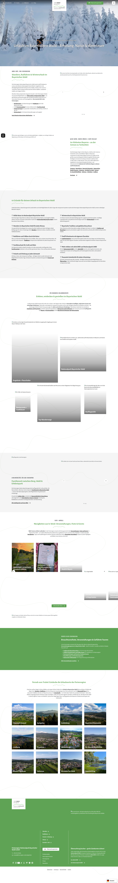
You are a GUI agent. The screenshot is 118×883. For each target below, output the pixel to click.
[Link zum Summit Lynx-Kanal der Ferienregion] (32, 863)
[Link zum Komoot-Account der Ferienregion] (29, 863)
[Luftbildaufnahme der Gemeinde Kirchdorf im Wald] (71, 762)
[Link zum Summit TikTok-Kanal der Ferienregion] (21, 863)
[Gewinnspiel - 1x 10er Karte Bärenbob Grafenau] (23, 557)
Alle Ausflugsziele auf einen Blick (20, 503)
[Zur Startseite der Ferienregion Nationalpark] (59, 5)
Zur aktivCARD (74, 860)
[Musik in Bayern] (71, 557)
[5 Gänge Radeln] (95, 585)
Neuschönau (79, 168)
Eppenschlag (97, 168)
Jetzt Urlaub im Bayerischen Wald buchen (22, 115)
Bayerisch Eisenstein (88, 168)
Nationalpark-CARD (69, 249)
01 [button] (82, 114)
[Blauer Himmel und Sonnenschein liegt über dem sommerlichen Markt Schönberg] (71, 714)
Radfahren (27, 240)
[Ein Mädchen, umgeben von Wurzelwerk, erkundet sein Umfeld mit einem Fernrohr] (35, 352)
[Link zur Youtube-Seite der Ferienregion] (18, 863)
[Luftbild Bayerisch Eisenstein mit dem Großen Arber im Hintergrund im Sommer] (95, 714)
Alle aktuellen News (58, 605)
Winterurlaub (90, 219)
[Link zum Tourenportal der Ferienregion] (27, 863)
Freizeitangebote (49, 310)
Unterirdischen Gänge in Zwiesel (30, 498)
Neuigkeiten (31, 534)
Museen (43, 310)
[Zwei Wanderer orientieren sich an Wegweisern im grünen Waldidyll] (59, 403)
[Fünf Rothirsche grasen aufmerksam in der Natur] (83, 354)
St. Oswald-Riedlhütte (75, 172)
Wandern (34, 230)
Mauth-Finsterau (74, 170)
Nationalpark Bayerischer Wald (45, 219)
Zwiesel (97, 170)
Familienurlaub (15, 249)
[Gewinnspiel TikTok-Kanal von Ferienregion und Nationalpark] (47, 557)
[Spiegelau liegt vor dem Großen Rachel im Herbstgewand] (47, 714)
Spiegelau (81, 170)
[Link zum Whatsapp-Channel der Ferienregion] (24, 863)
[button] (103, 92)
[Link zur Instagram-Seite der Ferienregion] (16, 863)
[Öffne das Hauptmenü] (113, 3)
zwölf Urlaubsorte (66, 238)
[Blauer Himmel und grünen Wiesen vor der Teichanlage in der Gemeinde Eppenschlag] (95, 762)
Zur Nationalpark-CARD (77, 862)
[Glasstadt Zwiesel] (23, 714)
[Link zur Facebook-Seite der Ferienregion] (13, 863)
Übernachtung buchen (96, 3)
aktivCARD (80, 249)
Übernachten (63, 261)
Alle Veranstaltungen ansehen (69, 661)
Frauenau (72, 168)
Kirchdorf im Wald (89, 170)
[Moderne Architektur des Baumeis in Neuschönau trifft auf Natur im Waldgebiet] (95, 399)
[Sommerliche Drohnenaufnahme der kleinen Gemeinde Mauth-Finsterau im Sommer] (23, 762)
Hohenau (84, 172)
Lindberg (95, 172)
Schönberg (90, 172)
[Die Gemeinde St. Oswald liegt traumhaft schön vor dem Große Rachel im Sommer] (95, 738)
